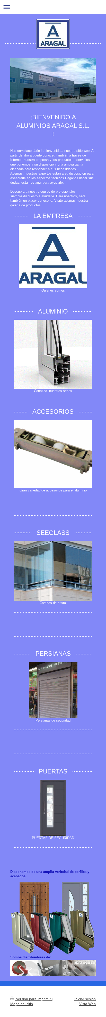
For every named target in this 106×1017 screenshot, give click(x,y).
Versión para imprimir (33, 999)
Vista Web (87, 1004)
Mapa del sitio (21, 1004)
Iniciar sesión (85, 999)
